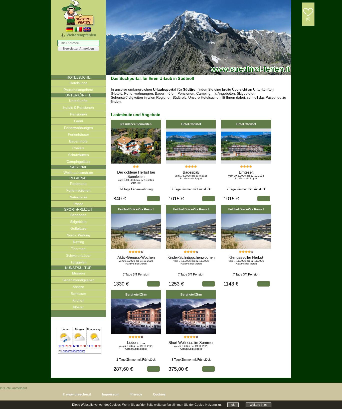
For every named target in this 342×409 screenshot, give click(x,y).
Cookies (159, 394)
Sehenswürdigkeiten (78, 280)
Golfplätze (78, 228)
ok (233, 404)
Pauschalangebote (78, 90)
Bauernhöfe (78, 141)
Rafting (78, 242)
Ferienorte (78, 184)
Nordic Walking (78, 235)
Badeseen (78, 215)
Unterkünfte (78, 101)
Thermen (78, 249)
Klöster (78, 307)
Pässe (78, 204)
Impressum (110, 394)
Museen (78, 273)
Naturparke (78, 197)
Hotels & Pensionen (78, 107)
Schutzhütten (78, 155)
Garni (78, 121)
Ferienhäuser (78, 134)
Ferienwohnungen (78, 128)
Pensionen (78, 114)
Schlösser (78, 294)
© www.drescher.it (77, 394)
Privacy (136, 394)
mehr (153, 198)
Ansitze (78, 287)
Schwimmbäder (78, 255)
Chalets (78, 148)
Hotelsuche (78, 83)
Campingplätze (78, 162)
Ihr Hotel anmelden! (13, 388)
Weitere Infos (258, 404)
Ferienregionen (78, 190)
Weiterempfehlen (81, 35)
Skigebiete (78, 222)
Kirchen (78, 300)
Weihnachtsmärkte (78, 173)
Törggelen (78, 262)
